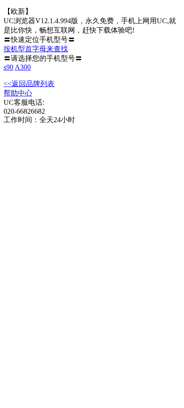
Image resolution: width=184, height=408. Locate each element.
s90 (8, 67)
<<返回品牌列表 (29, 83)
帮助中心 (18, 93)
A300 (23, 67)
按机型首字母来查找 (36, 49)
